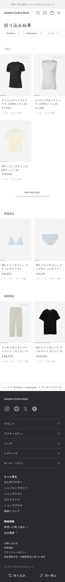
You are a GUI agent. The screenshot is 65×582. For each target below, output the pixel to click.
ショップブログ (13, 505)
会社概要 (9, 532)
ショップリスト (13, 493)
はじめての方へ (13, 481)
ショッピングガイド (16, 487)
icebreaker (31, 33)
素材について (12, 511)
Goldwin (10, 33)
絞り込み (20, 575)
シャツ (51, 33)
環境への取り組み (14, 527)
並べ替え (51, 575)
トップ (6, 387)
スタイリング (12, 499)
